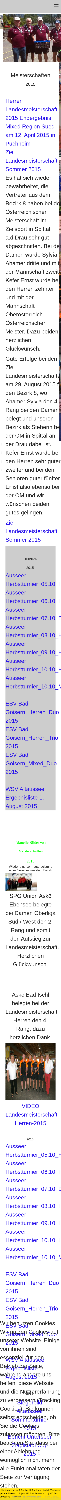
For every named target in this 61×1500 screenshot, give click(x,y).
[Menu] (56, 6)
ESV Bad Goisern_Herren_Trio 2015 (31, 738)
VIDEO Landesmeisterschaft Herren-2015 (31, 1114)
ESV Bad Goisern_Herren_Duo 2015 (32, 712)
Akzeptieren (5, 1496)
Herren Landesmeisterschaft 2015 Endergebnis (31, 109)
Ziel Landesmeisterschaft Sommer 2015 (31, 160)
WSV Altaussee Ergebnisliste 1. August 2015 (24, 797)
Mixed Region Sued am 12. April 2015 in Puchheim (30, 135)
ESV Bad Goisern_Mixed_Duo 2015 (31, 763)
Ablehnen (17, 1496)
